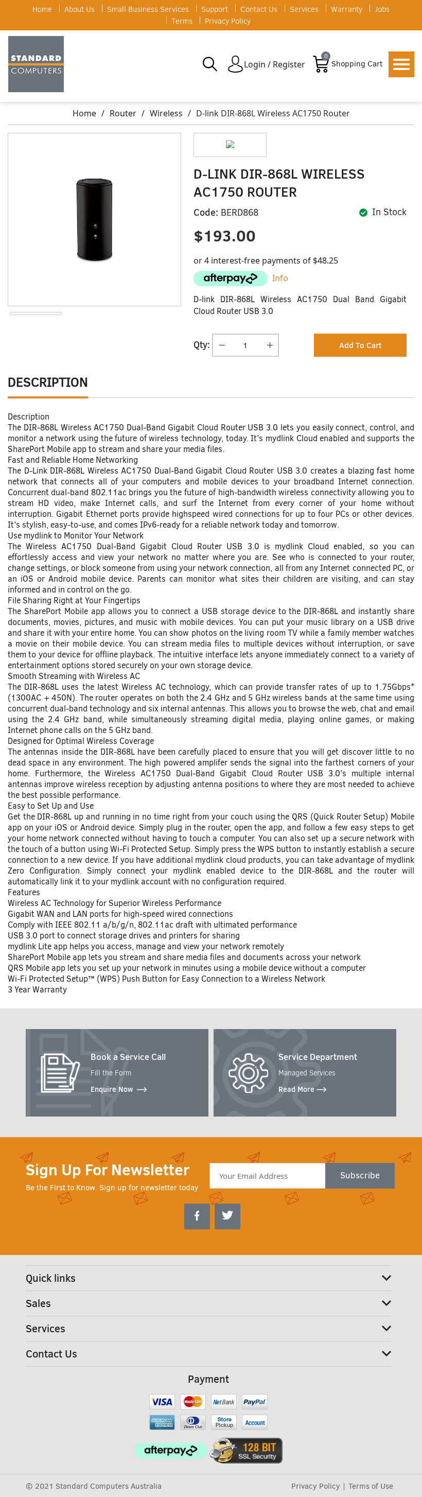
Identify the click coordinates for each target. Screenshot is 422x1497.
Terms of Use (370, 1486)
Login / (257, 64)
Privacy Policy (228, 21)
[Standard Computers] (38, 64)
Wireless (166, 113)
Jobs (382, 9)
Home (42, 9)
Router (123, 113)
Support (214, 9)
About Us (79, 9)
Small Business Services (148, 9)
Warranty (346, 9)
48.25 (328, 260)
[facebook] (197, 1216)
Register (289, 64)
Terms (181, 21)
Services (304, 9)
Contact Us (258, 9)
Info (280, 278)
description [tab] (48, 382)
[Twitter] (227, 1216)
